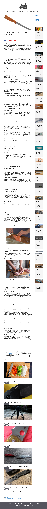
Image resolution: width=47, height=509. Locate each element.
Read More (6, 382)
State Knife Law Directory (11, 11)
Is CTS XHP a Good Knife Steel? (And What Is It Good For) (39, 218)
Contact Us (37, 503)
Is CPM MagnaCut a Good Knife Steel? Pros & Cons (38, 258)
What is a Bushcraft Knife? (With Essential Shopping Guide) (13, 499)
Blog (37, 11)
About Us (9, 503)
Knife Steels (37, 20)
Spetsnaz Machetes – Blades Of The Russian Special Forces (39, 112)
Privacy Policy (28, 503)
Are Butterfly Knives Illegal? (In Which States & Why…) (14, 423)
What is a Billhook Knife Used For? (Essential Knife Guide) (13, 498)
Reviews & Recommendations (30, 11)
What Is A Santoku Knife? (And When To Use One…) (14, 381)
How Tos (36, 16)
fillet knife (18, 245)
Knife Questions (7, 497)
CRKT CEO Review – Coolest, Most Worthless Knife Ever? (39, 140)
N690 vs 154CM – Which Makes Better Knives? (13, 402)
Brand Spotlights (37, 15)
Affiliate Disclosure (18, 503)
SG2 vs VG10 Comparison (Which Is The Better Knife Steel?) (16, 466)
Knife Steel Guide (20, 11)
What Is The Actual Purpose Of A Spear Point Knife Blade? (39, 126)
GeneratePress (27, 507)
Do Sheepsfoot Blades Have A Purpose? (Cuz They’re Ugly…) (16, 487)
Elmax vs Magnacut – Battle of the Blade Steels (13, 445)
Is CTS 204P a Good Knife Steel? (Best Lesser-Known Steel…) (39, 287)
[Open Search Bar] (40, 12)
